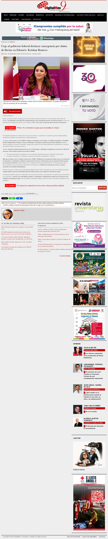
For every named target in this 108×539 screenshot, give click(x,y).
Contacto (102, 537)
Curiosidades (26, 19)
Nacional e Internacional (65, 15)
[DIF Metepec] (89, 235)
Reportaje (37, 19)
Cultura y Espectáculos (86, 15)
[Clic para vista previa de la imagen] (36, 78)
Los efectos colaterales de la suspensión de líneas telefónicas (93, 356)
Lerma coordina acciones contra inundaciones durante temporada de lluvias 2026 (52, 230)
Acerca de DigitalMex (89, 537)
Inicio (6, 15)
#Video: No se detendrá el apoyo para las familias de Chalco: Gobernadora (32, 129)
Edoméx (21, 15)
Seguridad (30, 15)
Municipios (40, 15)
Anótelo (100, 15)
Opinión (6, 19)
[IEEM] (89, 78)
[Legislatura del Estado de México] (89, 49)
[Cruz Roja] (89, 503)
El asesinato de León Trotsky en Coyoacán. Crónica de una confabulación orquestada (93, 375)
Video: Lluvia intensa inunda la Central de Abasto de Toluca (54, 240)
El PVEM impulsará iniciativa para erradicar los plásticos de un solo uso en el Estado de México (16, 233)
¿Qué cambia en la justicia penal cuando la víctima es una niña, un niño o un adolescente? (92, 396)
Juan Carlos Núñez (92, 406)
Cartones (15, 19)
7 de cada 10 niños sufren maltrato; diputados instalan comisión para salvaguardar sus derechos (16, 238)
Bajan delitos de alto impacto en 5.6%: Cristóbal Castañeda (16, 243)
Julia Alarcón (90, 348)
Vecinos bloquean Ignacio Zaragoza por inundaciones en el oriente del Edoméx (54, 245)
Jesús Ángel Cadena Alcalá (92, 386)
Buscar (102, 187)
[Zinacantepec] (89, 263)
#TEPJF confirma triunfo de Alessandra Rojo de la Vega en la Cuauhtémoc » (29, 205)
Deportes (49, 15)
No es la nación (91, 411)
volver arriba (64, 256)
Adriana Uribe (36, 54)
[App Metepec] (54, 27)
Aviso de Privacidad (73, 537)
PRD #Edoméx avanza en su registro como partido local (17, 228)
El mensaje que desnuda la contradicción (93, 427)
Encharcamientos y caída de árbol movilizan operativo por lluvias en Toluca (54, 250)
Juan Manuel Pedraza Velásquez (93, 365)
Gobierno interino (79, 469)
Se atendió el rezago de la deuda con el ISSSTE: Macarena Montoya (16, 248)
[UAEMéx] (89, 206)
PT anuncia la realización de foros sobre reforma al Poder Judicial (40, 185)
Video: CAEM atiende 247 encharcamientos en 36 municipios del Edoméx (53, 235)
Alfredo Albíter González (91, 419)
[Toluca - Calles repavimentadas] (89, 292)
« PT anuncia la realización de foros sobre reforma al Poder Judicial (41, 203)
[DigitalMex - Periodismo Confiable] (54, 7)
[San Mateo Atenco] (89, 323)
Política (13, 15)
